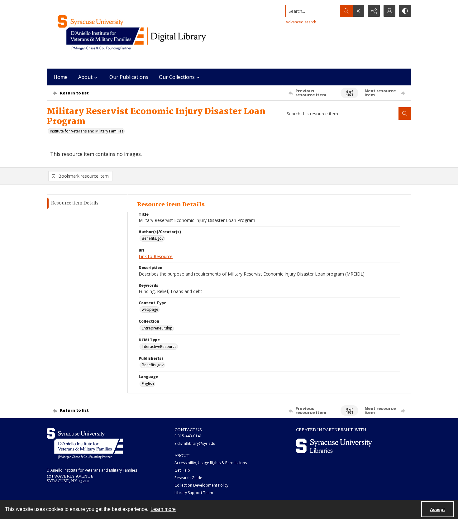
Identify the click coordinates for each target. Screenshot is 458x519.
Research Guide (188, 477)
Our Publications (128, 77)
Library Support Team (193, 492)
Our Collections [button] (177, 77)
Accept (437, 509)
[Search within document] (404, 113)
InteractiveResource (159, 346)
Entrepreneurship (157, 328)
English (148, 383)
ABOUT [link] (181, 455)
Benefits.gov (153, 238)
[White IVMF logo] (85, 443)
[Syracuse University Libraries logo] (334, 446)
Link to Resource (156, 256)
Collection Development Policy (201, 485)
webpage (150, 309)
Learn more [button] (163, 509)
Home (61, 77)
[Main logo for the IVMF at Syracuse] (146, 34)
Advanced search (301, 22)
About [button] (85, 77)
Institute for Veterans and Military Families (86, 131)
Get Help (182, 470)
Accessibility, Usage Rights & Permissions (210, 462)
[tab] (87, 203)
